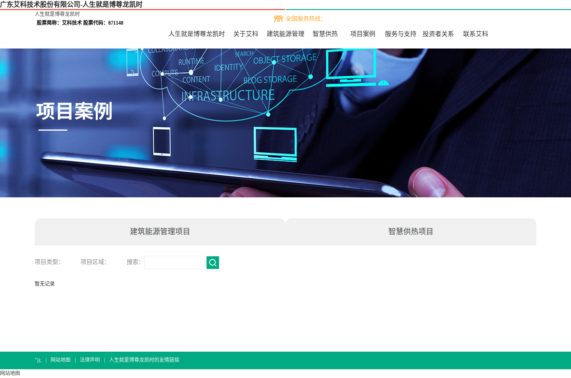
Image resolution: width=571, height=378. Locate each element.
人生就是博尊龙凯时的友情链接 (144, 360)
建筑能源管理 (285, 34)
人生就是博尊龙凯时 (57, 14)
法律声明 (90, 360)
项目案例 (362, 34)
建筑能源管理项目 (160, 231)
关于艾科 (245, 34)
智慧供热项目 (410, 231)
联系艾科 (475, 34)
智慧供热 (325, 34)
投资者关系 (438, 34)
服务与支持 (400, 34)
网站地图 (61, 360)
